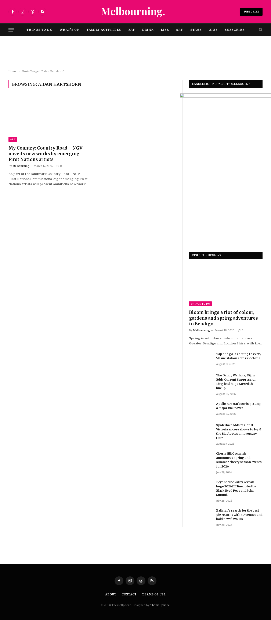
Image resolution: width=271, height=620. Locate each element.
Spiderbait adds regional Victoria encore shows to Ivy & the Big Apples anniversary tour (238, 431)
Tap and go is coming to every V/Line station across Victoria (238, 356)
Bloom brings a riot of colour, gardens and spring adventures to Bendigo (223, 318)
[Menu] (11, 30)
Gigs (213, 30)
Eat (131, 30)
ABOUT (110, 594)
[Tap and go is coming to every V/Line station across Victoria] (200, 359)
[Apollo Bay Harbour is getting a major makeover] (200, 409)
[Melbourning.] (135, 11)
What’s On (70, 30)
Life (165, 30)
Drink (148, 30)
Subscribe (251, 11)
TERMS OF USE (154, 594)
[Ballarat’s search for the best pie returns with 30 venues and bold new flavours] (200, 516)
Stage (196, 30)
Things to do (39, 30)
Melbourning (20, 166)
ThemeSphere (160, 605)
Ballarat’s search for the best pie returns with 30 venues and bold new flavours (239, 515)
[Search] (260, 30)
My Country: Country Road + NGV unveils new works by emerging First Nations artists (45, 153)
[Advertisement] (135, 52)
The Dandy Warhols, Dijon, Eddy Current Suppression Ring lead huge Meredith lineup (236, 381)
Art (179, 30)
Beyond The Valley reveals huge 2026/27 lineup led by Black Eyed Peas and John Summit (236, 488)
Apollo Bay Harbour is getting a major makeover (238, 406)
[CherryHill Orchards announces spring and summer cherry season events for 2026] (200, 459)
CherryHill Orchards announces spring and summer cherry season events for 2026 (239, 460)
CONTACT (129, 594)
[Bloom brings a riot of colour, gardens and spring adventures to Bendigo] (226, 285)
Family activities (104, 30)
